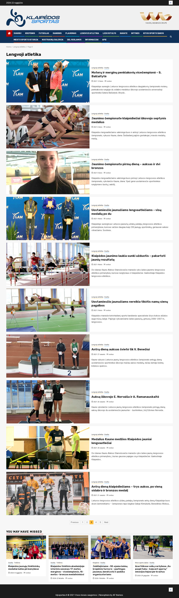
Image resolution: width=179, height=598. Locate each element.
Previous (75, 522)
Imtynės (135, 33)
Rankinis (57, 33)
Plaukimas (70, 33)
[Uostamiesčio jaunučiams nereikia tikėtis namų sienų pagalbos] (48, 310)
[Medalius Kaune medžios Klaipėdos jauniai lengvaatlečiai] (48, 447)
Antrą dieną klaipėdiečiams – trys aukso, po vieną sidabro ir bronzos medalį (126, 488)
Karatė (123, 33)
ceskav (109, 81)
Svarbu (17, 33)
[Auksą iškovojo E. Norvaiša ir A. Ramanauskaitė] (48, 401)
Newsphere (104, 595)
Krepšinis (30, 33)
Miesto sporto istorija (26, 40)
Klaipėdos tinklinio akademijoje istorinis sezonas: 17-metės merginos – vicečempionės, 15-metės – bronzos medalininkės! (67, 570)
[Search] (170, 36)
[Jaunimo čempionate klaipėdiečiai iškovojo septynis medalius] (48, 126)
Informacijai (91, 40)
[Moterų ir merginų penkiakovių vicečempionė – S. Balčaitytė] (48, 81)
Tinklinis (17, 563)
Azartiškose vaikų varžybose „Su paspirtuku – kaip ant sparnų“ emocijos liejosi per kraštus (153, 569)
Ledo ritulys (109, 33)
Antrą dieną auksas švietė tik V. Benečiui (120, 349)
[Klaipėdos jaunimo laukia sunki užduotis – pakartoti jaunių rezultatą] (48, 264)
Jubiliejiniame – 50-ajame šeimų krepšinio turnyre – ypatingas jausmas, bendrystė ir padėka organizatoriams (110, 570)
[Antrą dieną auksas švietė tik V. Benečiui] (48, 356)
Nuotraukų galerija (52, 40)
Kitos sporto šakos (153, 33)
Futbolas (44, 33)
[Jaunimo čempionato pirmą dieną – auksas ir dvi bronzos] (48, 172)
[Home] (9, 33)
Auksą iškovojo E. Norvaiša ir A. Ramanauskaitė (125, 397)
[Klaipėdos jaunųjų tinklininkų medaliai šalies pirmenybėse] (26, 547)
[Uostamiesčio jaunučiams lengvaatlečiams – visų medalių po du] (48, 218)
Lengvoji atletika (89, 33)
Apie (104, 40)
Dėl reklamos (74, 40)
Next (106, 522)
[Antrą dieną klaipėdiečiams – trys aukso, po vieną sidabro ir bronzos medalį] (48, 493)
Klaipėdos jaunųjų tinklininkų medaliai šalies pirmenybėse (24, 567)
